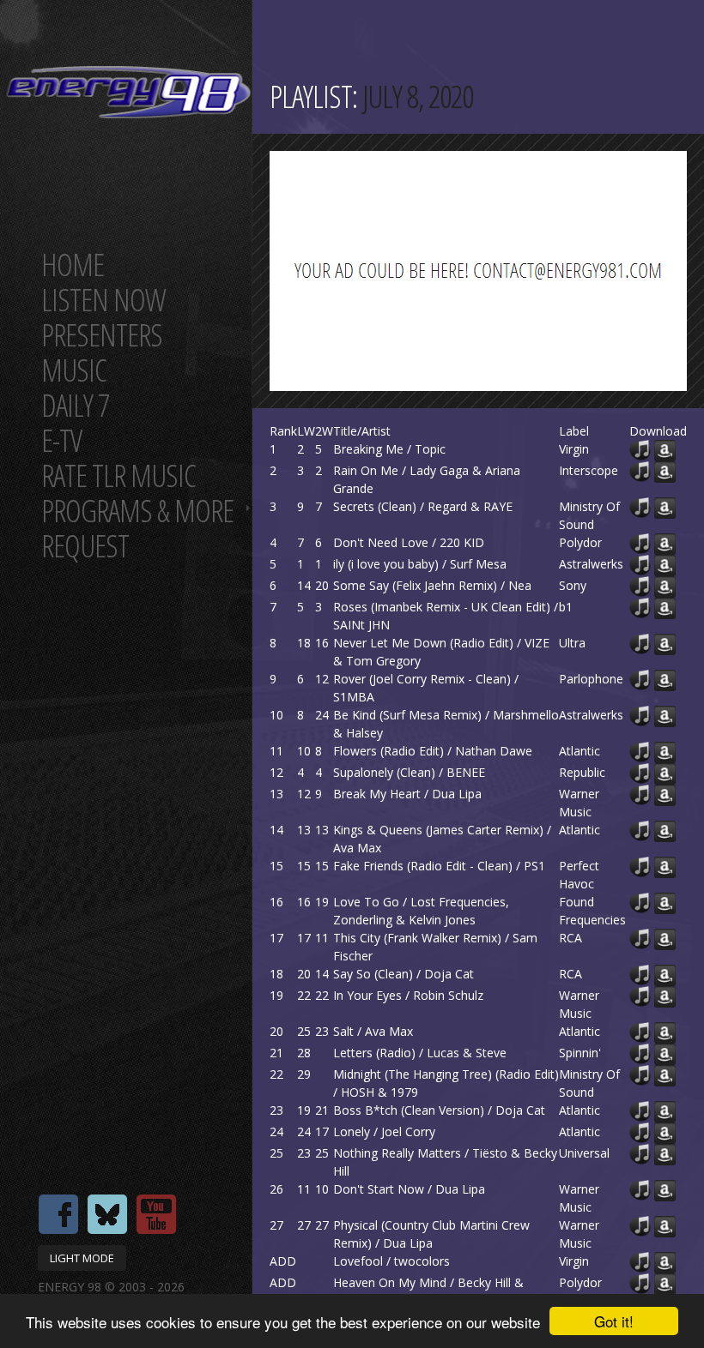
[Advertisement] (487, 271)
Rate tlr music (118, 475)
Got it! (614, 1321)
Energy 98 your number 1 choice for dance (128, 92)
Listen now (103, 299)
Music (73, 370)
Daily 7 (75, 405)
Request (85, 545)
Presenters (101, 334)
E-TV (61, 440)
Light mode (82, 1258)
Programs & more (137, 510)
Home (72, 264)
